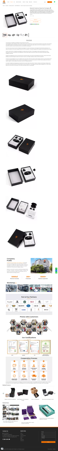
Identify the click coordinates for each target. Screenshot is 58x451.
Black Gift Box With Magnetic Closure (22, 399)
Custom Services (23, 435)
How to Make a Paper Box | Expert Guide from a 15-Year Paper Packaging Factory (10, 422)
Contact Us (22, 440)
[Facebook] (3, 439)
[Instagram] (4, 439)
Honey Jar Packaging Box (10, 399)
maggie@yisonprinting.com (8, 434)
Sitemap (54, 449)
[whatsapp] (54, 2)
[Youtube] (6, 439)
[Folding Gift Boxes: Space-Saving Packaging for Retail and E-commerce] (47, 411)
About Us (21, 436)
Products (21, 434)
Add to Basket (35, 21)
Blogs (21, 438)
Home (21, 433)
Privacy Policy (50, 449)
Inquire (35, 19)
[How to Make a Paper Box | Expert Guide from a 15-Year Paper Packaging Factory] (11, 412)
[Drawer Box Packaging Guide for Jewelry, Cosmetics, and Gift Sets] (29, 413)
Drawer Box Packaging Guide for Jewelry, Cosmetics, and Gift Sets (27, 423)
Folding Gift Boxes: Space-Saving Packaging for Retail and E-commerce (46, 419)
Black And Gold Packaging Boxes (48, 391)
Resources (22, 439)
